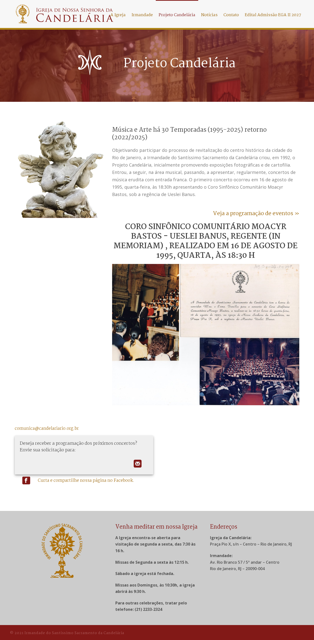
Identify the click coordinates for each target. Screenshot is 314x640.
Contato (231, 15)
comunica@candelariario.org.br (47, 428)
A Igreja (118, 15)
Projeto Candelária (177, 15)
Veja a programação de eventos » (256, 213)
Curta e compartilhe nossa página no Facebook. (86, 480)
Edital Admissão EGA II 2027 (273, 15)
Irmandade (142, 15)
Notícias (209, 15)
